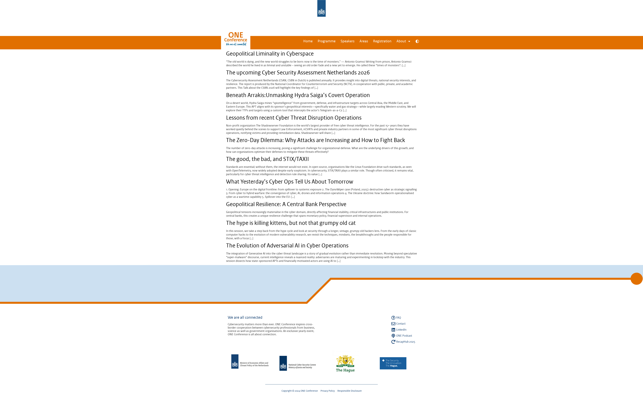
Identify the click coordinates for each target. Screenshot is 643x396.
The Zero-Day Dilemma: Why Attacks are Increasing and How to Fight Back (315, 140)
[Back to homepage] (235, 42)
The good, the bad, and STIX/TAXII (267, 159)
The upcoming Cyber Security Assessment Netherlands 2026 (298, 72)
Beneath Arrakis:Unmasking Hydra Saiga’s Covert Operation (298, 95)
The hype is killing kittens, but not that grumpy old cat (291, 223)
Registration (382, 41)
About (401, 41)
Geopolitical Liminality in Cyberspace (270, 54)
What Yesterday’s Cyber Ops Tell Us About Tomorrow (289, 182)
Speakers (347, 41)
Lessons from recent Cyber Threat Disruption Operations (294, 118)
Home (308, 41)
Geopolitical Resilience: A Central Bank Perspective (286, 204)
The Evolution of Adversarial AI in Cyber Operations (287, 245)
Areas (364, 41)
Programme (327, 41)
